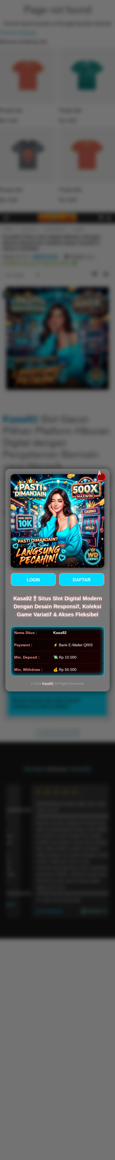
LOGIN (33, 580)
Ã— (100, 477)
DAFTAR (82, 580)
